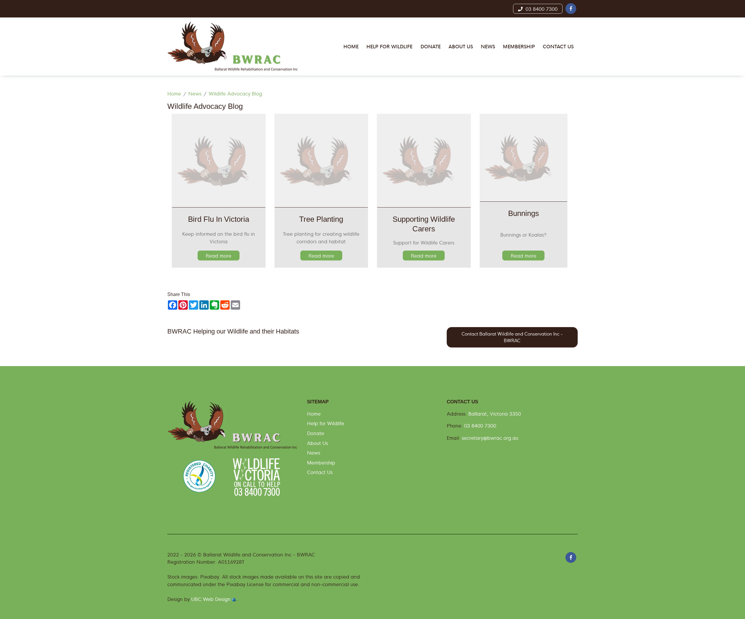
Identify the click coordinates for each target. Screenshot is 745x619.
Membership (321, 462)
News (194, 93)
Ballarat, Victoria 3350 (494, 413)
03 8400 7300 (540, 8)
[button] (570, 8)
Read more (218, 255)
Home (174, 93)
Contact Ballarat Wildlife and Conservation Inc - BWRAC (512, 337)
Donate (315, 433)
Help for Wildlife (325, 423)
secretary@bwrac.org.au (490, 437)
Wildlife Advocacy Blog (235, 93)
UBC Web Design (210, 598)
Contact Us (320, 472)
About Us (317, 442)
